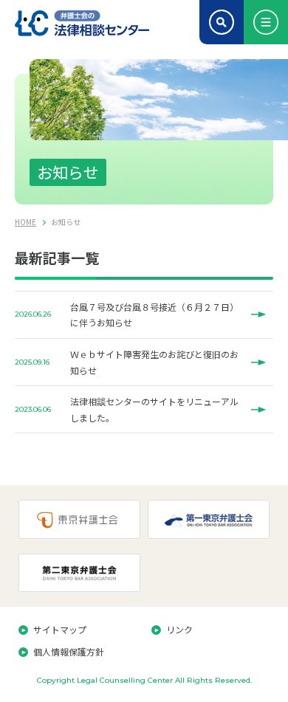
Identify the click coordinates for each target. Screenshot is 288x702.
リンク (179, 629)
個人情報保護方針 (68, 651)
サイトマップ (59, 629)
